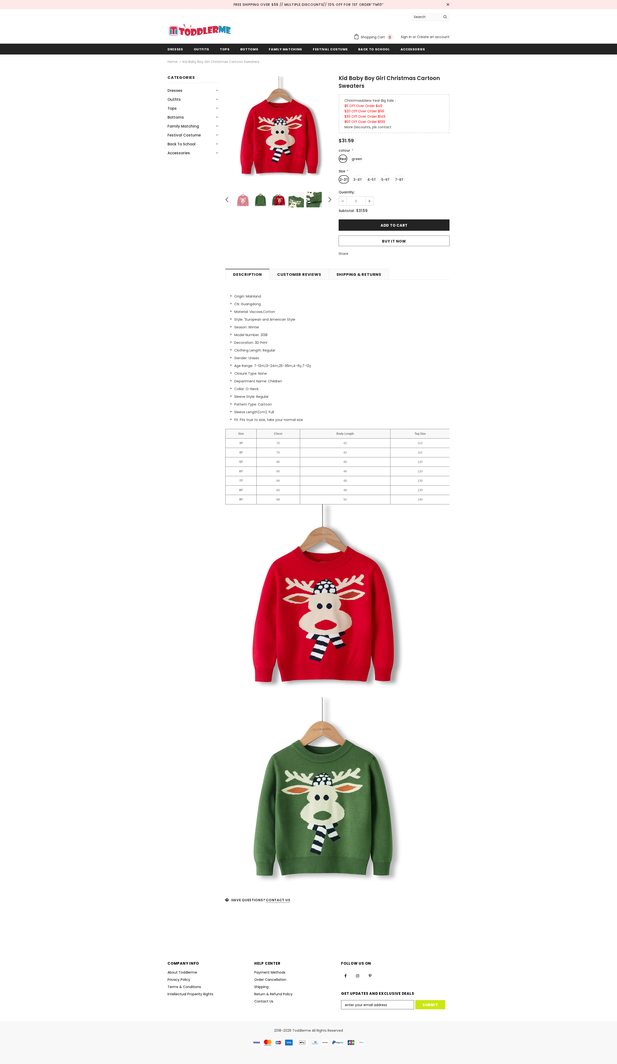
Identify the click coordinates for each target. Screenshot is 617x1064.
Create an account (433, 36)
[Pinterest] (370, 975)
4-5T (371, 179)
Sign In (407, 36)
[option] (278, 129)
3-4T (357, 179)
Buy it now (394, 241)
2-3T (344, 179)
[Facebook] (345, 975)
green (357, 158)
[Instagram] (357, 975)
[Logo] (200, 30)
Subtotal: (347, 210)
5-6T (385, 179)
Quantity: (347, 192)
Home (173, 61)
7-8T (399, 179)
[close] (447, 4)
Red (343, 158)
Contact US (278, 900)
